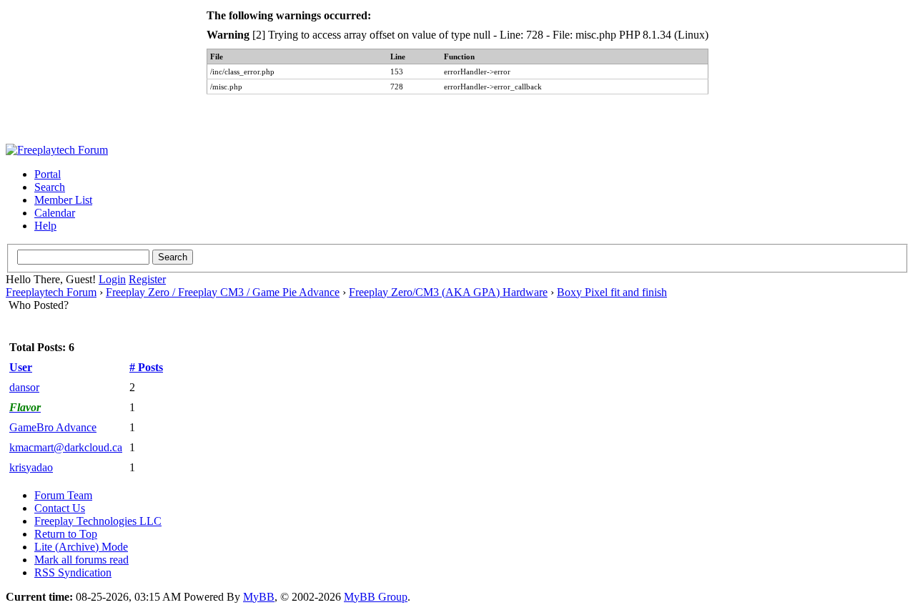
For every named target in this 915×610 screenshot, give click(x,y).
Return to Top (65, 534)
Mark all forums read (81, 560)
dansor (24, 387)
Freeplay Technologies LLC (98, 521)
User (20, 367)
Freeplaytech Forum (51, 292)
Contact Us (59, 508)
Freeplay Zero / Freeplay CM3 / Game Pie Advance (223, 292)
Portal (47, 174)
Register (147, 279)
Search (49, 187)
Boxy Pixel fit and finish (612, 292)
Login (112, 279)
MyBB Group (375, 597)
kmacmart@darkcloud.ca (65, 447)
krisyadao (31, 467)
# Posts (146, 367)
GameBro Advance (53, 427)
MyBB (258, 597)
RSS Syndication (73, 572)
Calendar (54, 213)
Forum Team (63, 495)
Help (45, 226)
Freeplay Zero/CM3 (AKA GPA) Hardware (448, 292)
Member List (63, 200)
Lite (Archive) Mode (81, 547)
